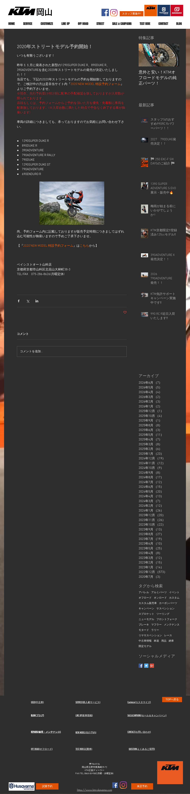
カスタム (174, 597)
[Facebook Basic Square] (141, 666)
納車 (171, 641)
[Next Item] (173, 55)
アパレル (144, 592)
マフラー (156, 624)
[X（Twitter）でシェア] (28, 301)
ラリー (155, 630)
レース (168, 635)
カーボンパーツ (168, 603)
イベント (174, 592)
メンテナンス (171, 624)
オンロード (160, 597)
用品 (163, 641)
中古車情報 (145, 641)
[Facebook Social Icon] (105, 12)
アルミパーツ (159, 592)
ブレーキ (144, 624)
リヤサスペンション (150, 635)
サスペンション (165, 608)
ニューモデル (146, 619)
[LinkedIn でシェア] (37, 301)
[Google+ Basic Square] (152, 666)
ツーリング (162, 614)
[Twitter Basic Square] (146, 666)
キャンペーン (146, 608)
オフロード (145, 597)
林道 (156, 641)
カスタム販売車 (148, 603)
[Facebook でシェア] (18, 301)
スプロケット (146, 614)
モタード (144, 630)
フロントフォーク (166, 619)
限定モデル (145, 646)
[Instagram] (113, 12)
